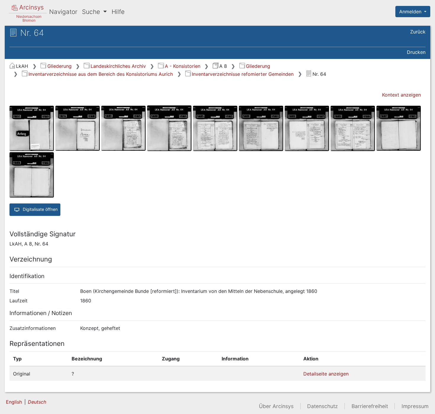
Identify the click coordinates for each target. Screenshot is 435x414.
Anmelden (411, 12)
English (14, 402)
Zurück (418, 32)
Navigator (63, 11)
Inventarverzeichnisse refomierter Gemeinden (243, 74)
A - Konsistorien (182, 66)
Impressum (415, 406)
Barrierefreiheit (370, 406)
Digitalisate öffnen (40, 209)
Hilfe (118, 11)
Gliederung (59, 66)
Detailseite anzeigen (326, 374)
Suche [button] (92, 11)
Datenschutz (322, 406)
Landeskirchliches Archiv (118, 66)
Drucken (416, 52)
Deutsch (37, 402)
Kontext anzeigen (401, 95)
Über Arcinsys (276, 406)
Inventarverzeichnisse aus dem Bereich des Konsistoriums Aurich (100, 74)
